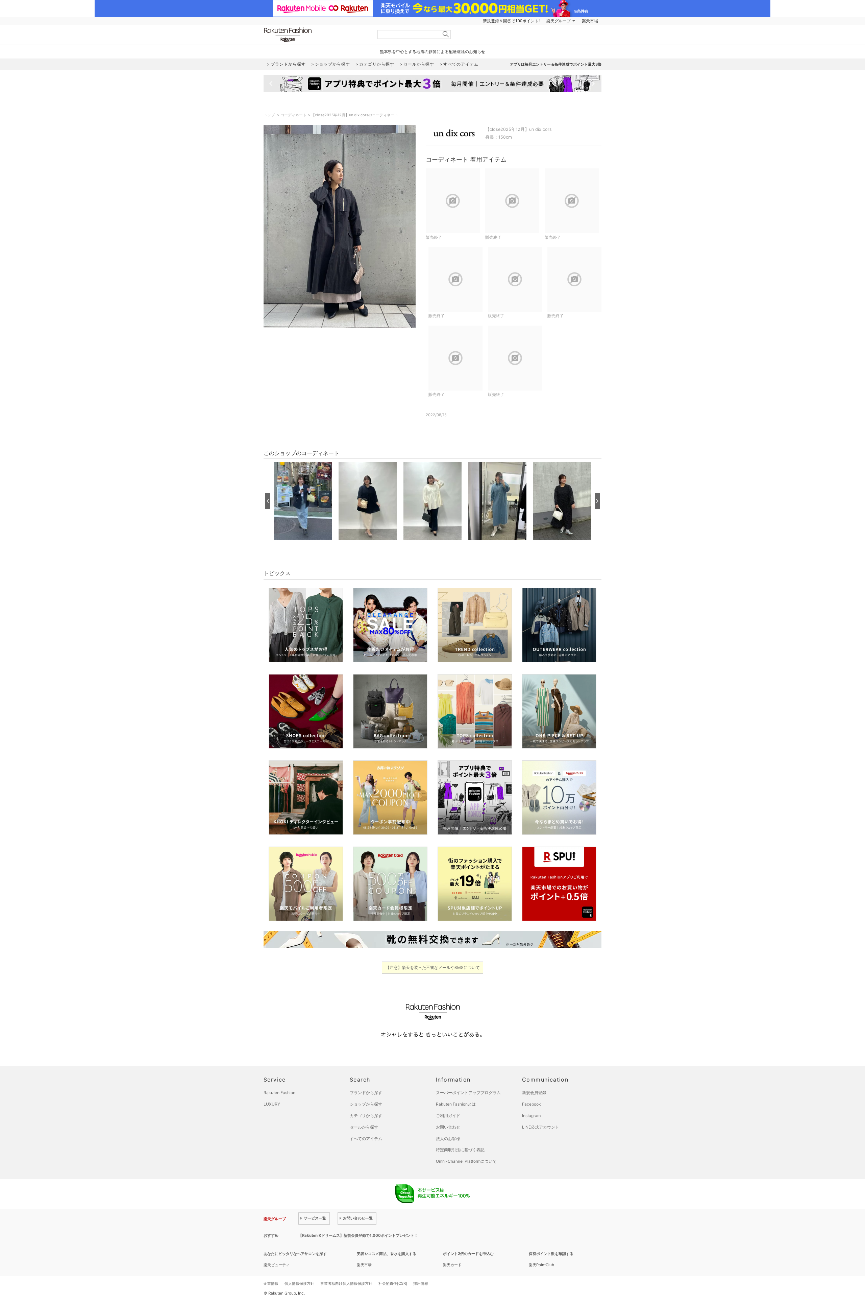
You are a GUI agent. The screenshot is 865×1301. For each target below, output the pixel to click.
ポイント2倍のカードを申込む (468, 1253)
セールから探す (364, 1127)
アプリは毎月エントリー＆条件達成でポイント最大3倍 (555, 64)
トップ (270, 115)
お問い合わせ (448, 1127)
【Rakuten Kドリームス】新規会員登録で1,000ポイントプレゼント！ (358, 1235)
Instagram (531, 1115)
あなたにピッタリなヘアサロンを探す (295, 1253)
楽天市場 (590, 21)
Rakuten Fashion (316, 34)
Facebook (531, 1104)
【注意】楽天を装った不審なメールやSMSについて (433, 967)
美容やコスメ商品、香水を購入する (386, 1253)
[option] (303, 501)
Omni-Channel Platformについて (466, 1161)
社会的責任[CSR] (392, 1283)
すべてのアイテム (366, 1138)
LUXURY (272, 1104)
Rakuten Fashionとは (456, 1104)
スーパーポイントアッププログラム (468, 1092)
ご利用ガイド (448, 1115)
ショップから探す (366, 1104)
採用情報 (420, 1283)
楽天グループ (558, 21)
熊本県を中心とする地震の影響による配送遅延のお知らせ (432, 51)
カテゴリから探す (366, 1115)
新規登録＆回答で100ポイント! (511, 21)
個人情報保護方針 (299, 1283)
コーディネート (293, 115)
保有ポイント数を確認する (551, 1253)
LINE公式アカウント (540, 1127)
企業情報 (271, 1283)
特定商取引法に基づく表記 (460, 1149)
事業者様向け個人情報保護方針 (346, 1283)
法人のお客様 (448, 1138)
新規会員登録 (534, 1092)
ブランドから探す (366, 1092)
